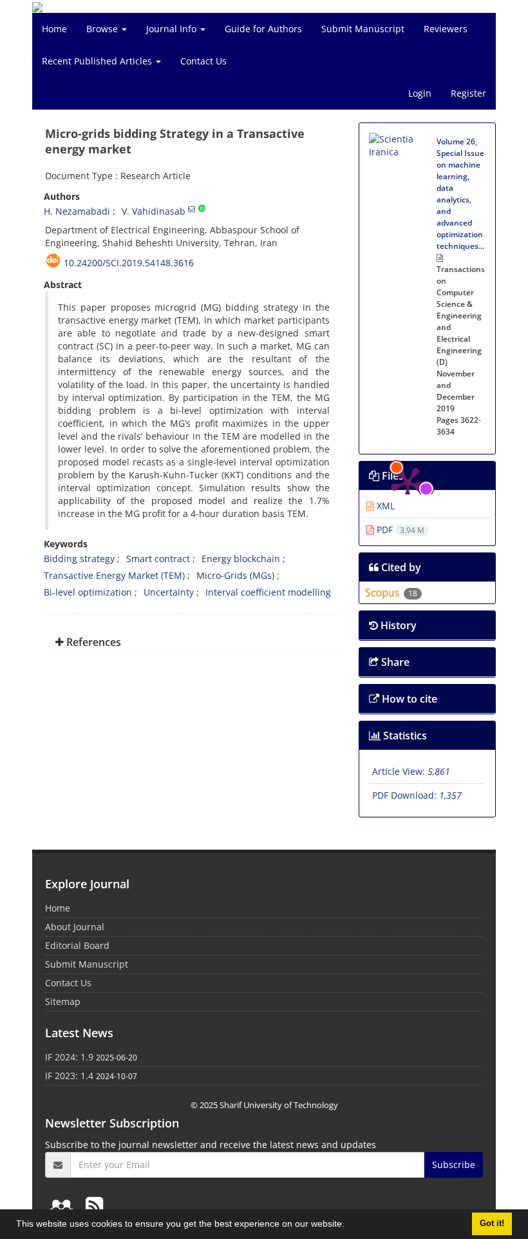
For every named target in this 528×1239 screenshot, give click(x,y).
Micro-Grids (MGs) (235, 575)
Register (468, 93)
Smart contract (158, 558)
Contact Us (203, 61)
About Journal (74, 927)
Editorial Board (77, 945)
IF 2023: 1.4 (69, 1075)
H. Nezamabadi (77, 211)
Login (419, 93)
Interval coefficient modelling (268, 592)
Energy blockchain (241, 558)
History (397, 625)
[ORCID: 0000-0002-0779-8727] (202, 208)
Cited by (400, 567)
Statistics (404, 735)
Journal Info (172, 29)
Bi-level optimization (88, 592)
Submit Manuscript (362, 29)
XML (384, 506)
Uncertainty (169, 592)
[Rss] (94, 1205)
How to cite (408, 699)
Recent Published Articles (98, 61)
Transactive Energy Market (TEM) (114, 575)
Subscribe (453, 1164)
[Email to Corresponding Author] (191, 208)
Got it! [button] (492, 1223)
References (92, 642)
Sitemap (62, 1001)
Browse (103, 29)
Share (394, 662)
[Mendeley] (63, 1205)
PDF (399, 529)
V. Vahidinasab (153, 211)
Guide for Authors (263, 29)
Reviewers (445, 29)
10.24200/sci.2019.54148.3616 (129, 263)
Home (54, 29)
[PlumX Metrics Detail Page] (407, 171)
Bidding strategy (79, 558)
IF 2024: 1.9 (69, 1057)
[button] (349, 1225)
